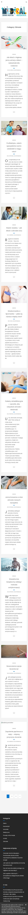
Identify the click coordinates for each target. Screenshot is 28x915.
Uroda (5, 838)
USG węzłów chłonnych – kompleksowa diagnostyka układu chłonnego (13, 876)
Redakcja (19, 70)
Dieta (4, 823)
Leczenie (5, 829)
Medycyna (6, 832)
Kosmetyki (6, 826)
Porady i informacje (9, 835)
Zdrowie (14, 54)
